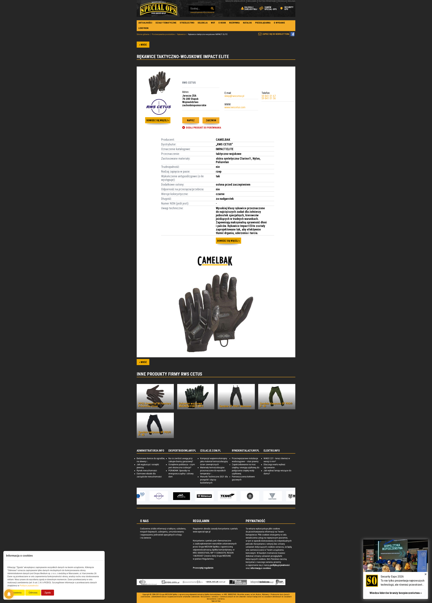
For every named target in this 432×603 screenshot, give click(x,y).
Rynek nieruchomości (147, 470)
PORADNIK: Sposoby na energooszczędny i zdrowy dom (181, 473)
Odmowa (33, 592)
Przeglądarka (263, 22)
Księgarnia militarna (280, 582)
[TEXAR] (216, 496)
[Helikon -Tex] (170, 496)
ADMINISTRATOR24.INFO (150, 450)
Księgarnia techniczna (261, 582)
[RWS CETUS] (158, 107)
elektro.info (170, 582)
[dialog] (395, 569)
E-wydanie (279, 22)
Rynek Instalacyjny (238, 582)
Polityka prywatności (267, 1)
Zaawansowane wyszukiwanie (202, 12)
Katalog (247, 22)
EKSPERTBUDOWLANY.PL (182, 450)
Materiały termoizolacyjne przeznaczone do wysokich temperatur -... (213, 470)
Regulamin (251, 1)
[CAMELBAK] (216, 261)
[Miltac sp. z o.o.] (284, 496)
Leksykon (143, 28)
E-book (222, 22)
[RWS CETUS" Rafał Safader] (147, 496)
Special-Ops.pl (159, 8)
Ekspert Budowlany (148, 582)
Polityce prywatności (29, 585)
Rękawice (181, 34)
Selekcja (203, 22)
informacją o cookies (260, 568)
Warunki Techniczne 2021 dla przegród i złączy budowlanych (214, 480)
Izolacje (215, 582)
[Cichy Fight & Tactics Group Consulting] (239, 496)
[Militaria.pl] (193, 496)
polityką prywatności (280, 565)
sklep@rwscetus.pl (234, 96)
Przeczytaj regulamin (203, 568)
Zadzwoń (211, 120)
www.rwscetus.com (234, 107)
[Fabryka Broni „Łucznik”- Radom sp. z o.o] (261, 496)
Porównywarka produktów (163, 34)
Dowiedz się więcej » (157, 120)
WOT (213, 22)
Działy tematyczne (166, 22)
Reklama (291, 1)
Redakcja (282, 1)
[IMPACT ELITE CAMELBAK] (216, 313)
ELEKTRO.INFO (272, 450)
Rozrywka (234, 22)
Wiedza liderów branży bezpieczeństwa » (396, 593)
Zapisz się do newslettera (275, 34)
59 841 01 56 (269, 98)
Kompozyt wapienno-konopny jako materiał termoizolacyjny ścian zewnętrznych (214, 461)
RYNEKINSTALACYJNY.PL (245, 450)
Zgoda (48, 592)
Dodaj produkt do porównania (203, 127)
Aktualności (145, 22)
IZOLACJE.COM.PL (210, 450)
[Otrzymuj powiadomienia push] (9, 594)
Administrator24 (193, 582)
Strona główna (143, 34)
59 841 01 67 (269, 96)
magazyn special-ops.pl (235, 1)
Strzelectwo (187, 22)
